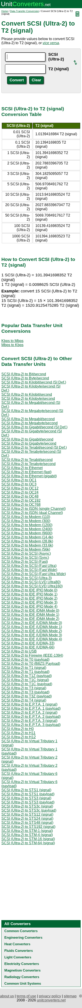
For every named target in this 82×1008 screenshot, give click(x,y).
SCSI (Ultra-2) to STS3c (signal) (27, 806)
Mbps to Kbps (12, 345)
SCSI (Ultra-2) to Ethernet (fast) (26, 472)
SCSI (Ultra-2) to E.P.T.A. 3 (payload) (31, 725)
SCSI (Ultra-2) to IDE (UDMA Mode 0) (31, 623)
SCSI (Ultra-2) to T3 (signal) (23, 688)
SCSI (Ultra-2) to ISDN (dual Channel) (32, 513)
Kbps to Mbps (12, 341)
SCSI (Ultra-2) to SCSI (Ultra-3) (26, 578)
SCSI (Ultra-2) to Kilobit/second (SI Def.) (33, 382)
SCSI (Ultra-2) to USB (19, 651)
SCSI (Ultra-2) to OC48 (19, 496)
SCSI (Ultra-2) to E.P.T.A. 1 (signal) (29, 704)
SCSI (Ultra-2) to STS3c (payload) (28, 810)
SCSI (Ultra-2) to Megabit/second (28, 419)
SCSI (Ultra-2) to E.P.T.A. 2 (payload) (31, 717)
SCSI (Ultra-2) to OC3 (18, 484)
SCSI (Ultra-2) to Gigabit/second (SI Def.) (34, 427)
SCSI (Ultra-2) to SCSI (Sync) (25, 557)
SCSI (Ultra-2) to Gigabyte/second (28, 443)
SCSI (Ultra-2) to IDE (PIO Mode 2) (29, 598)
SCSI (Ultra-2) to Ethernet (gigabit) (29, 476)
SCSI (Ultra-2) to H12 (18, 737)
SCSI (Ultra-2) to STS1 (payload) (27, 794)
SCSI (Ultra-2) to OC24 (19, 492)
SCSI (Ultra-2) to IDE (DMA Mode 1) (30, 615)
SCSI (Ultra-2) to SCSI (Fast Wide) (29, 570)
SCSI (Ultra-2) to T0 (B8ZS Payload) (30, 664)
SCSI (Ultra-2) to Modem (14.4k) (27, 537)
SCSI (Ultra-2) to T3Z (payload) (26, 696)
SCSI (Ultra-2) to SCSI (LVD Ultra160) (32, 586)
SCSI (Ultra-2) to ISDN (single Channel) (33, 509)
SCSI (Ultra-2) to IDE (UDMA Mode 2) (31, 631)
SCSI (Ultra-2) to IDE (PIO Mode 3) (29, 602)
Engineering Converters (23, 937)
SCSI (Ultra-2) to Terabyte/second (28, 464)
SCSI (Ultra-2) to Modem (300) (25, 521)
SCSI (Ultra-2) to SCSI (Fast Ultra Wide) (33, 574)
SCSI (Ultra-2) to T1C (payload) (26, 684)
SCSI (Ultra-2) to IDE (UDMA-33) (27, 643)
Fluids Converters (18, 951)
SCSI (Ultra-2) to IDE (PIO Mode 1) (29, 594)
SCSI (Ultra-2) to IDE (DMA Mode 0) (30, 611)
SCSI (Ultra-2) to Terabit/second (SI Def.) (34, 447)
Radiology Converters (21, 977)
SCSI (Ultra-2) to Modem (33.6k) (27, 545)
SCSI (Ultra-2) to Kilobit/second (26, 394)
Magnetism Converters (22, 970)
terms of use (26, 996)
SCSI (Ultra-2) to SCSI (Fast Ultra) (28, 566)
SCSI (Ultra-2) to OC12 (19, 488)
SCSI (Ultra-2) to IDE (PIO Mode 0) (29, 590)
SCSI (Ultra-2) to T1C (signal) (25, 680)
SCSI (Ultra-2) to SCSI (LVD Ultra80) (31, 582)
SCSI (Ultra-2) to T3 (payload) (25, 692)
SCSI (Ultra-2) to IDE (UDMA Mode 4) (31, 639)
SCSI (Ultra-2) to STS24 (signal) (27, 818)
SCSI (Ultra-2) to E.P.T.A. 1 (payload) (31, 708)
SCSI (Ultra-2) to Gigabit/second (27, 439)
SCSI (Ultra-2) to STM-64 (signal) (28, 843)
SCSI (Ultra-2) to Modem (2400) (26, 529)
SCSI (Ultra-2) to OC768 (21, 504)
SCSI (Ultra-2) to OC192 (21, 500)
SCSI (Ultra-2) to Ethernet (22, 468)
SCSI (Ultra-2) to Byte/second (25, 378)
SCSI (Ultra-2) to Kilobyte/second (28, 398)
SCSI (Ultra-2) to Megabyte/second (29, 423)
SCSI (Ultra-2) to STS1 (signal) (26, 790)
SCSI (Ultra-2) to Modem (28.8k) (27, 541)
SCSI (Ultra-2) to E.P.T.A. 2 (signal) (29, 712)
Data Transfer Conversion (24, 11)
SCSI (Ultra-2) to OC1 (18, 480)
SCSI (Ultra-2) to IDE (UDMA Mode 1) (31, 627)
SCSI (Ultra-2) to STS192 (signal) (28, 827)
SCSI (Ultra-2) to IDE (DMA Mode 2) (30, 619)
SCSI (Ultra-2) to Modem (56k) (25, 549)
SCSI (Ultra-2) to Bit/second (23, 374)
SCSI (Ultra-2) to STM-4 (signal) (27, 835)
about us (7, 996)
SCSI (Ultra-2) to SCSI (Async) (26, 553)
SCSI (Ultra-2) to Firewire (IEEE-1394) (32, 655)
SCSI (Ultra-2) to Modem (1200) (26, 525)
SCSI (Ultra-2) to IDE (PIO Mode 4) (29, 606)
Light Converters (17, 957)
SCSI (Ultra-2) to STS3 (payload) (27, 802)
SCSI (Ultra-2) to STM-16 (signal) (28, 839)
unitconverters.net (51, 1000)
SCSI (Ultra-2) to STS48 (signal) (27, 823)
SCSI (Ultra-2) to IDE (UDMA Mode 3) (31, 635)
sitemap (70, 996)
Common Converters (21, 931)
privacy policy (50, 996)
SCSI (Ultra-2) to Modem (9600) (26, 533)
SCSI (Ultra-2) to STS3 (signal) (26, 798)
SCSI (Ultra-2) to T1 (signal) (23, 668)
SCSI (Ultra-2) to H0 (17, 729)
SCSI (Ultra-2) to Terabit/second (27, 460)
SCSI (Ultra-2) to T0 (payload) (25, 659)
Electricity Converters (21, 964)
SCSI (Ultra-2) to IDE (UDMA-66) (27, 647)
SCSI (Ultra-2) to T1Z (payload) (26, 676)
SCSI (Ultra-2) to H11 (18, 733)
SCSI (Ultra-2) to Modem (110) (25, 517)
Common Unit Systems (22, 983)
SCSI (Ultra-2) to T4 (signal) (23, 700)
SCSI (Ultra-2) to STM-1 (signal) (27, 831)
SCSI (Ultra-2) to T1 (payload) (25, 672)
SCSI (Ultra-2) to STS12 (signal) (27, 814)
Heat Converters (17, 944)
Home (4, 11)
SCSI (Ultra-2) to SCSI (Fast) (24, 562)
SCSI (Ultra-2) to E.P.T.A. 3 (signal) (29, 721)
